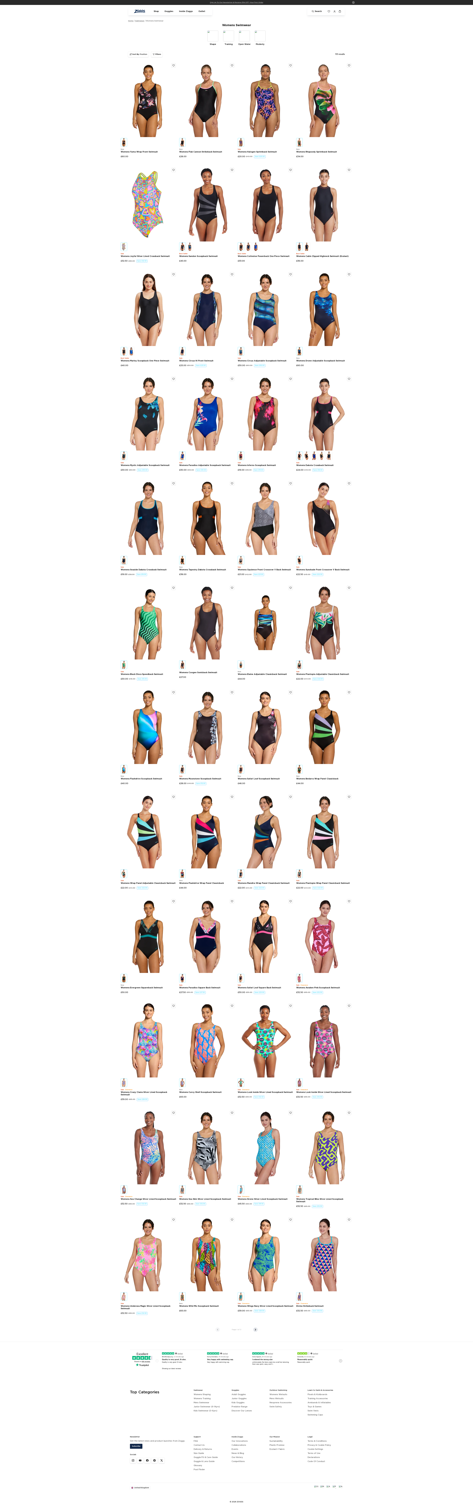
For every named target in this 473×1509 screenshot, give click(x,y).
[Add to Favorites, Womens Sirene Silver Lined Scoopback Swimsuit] (290, 1113)
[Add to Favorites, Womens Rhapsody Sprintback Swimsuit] (349, 65)
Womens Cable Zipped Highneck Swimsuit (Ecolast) (322, 256)
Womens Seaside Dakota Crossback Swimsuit (144, 570)
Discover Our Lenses (242, 1411)
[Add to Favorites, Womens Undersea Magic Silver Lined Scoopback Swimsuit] (173, 1219)
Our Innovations (240, 1441)
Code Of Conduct (316, 1461)
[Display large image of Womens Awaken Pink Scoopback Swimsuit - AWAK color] (299, 978)
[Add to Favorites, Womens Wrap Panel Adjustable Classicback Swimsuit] (173, 797)
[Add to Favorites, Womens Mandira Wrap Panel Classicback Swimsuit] (290, 797)
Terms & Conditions (317, 1441)
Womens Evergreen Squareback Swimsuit (142, 988)
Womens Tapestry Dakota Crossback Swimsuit (202, 570)
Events (235, 1449)
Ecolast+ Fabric (277, 1449)
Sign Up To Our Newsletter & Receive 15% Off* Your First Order (236, 2)
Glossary (198, 1465)
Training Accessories (318, 1399)
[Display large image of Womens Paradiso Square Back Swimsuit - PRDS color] (182, 978)
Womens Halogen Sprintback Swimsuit (257, 152)
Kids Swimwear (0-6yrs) (205, 1411)
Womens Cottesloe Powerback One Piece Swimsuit (263, 256)
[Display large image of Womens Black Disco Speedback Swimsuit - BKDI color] (124, 664)
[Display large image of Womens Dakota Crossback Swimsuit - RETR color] (321, 456)
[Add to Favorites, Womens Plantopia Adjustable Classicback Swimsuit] (349, 588)
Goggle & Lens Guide (204, 1461)
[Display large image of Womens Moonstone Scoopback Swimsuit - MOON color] (182, 769)
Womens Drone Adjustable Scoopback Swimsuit (320, 361)
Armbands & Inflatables (319, 1403)
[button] (353, 2)
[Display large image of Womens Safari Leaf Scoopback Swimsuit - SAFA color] (241, 769)
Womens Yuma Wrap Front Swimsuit (139, 152)
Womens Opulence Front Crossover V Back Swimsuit (264, 570)
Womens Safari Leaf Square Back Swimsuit (259, 988)
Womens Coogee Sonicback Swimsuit (198, 673)
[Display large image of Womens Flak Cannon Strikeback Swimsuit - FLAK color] (182, 142)
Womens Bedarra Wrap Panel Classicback (317, 779)
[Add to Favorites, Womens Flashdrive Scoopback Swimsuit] (173, 692)
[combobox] (138, 54)
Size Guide (199, 1453)
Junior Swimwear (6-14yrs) (207, 1407)
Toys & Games (314, 1407)
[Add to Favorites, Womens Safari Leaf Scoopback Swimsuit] (290, 692)
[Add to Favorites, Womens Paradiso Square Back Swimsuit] (232, 901)
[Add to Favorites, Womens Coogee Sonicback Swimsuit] (232, 588)
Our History (237, 1457)
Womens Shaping (202, 1394)
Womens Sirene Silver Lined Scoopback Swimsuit (262, 1199)
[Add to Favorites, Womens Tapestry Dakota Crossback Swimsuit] (232, 483)
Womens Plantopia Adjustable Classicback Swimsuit (322, 674)
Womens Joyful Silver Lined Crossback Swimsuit (145, 256)
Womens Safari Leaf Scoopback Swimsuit (259, 779)
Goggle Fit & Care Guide (206, 1457)
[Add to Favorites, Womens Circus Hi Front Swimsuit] (232, 274)
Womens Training (202, 1399)
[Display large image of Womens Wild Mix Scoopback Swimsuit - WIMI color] (182, 1296)
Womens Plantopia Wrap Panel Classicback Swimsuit (323, 883)
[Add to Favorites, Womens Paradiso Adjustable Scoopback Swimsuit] (232, 379)
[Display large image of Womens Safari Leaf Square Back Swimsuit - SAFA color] (241, 978)
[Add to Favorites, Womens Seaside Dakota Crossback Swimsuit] (173, 483)
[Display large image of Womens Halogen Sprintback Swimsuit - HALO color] (241, 142)
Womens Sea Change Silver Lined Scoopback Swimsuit (148, 1199)
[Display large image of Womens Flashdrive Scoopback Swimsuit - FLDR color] (124, 769)
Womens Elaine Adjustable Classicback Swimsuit (262, 674)
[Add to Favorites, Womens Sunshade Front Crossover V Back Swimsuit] (349, 483)
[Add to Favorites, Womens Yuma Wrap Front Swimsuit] (173, 65)
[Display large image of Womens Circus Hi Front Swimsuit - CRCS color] (182, 351)
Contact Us (199, 1445)
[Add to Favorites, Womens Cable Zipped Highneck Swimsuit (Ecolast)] (349, 170)
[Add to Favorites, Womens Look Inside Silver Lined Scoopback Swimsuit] (290, 1006)
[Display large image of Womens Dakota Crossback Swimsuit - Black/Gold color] (307, 456)
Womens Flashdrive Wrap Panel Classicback (201, 883)
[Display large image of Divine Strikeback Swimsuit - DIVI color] (299, 1296)
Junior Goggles (239, 1399)
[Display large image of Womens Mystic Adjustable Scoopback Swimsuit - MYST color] (124, 456)
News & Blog (238, 1453)
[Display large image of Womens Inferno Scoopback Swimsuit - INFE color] (241, 456)
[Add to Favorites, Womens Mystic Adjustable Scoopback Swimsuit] (173, 379)
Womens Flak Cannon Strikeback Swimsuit (200, 152)
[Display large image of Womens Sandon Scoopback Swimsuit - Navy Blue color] (190, 246)
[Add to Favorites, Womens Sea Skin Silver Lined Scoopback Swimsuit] (232, 1113)
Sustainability (276, 1441)
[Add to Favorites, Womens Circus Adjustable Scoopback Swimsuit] (290, 274)
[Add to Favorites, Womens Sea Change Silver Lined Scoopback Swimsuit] (173, 1113)
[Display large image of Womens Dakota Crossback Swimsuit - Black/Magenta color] (299, 456)
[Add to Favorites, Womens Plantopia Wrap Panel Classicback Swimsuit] (349, 797)
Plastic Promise (277, 1445)
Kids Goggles (238, 1403)
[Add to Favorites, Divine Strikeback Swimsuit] (349, 1219)
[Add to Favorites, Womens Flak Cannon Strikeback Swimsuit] (232, 65)
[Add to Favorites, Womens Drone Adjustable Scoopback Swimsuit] (349, 274)
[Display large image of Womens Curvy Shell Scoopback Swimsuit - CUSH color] (182, 1082)
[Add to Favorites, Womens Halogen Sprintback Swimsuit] (290, 65)
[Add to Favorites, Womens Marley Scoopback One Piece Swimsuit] (173, 274)
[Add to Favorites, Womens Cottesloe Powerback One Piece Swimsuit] (290, 170)
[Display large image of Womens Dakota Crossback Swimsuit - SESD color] (329, 456)
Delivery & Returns (203, 1449)
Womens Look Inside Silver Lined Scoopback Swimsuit (265, 1092)
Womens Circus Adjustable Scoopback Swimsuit (262, 361)
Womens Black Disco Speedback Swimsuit (142, 674)
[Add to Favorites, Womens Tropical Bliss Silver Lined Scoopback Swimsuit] (349, 1113)
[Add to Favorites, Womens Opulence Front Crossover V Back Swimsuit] (290, 483)
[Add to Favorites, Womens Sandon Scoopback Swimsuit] (232, 170)
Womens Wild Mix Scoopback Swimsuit (199, 1306)
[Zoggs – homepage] (139, 11)
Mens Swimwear (201, 1403)
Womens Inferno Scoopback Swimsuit (257, 465)
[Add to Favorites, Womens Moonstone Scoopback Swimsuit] (232, 692)
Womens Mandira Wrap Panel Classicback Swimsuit (264, 883)
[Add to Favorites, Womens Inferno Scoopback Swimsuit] (290, 379)
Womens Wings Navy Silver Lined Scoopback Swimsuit (265, 1306)
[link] (133, 1460)
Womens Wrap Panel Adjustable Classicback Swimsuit (148, 883)
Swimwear (139, 21)
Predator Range (239, 1407)
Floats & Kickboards (317, 1394)
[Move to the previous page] (217, 1329)
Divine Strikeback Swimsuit (310, 1306)
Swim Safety (276, 1407)
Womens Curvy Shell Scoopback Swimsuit (200, 1092)
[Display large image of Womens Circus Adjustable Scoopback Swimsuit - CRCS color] (241, 351)
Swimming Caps (315, 1415)
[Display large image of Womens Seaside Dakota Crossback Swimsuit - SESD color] (124, 560)
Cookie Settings (315, 1449)
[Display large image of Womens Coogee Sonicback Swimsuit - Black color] (182, 664)
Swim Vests (313, 1411)
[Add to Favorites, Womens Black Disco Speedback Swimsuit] (173, 588)
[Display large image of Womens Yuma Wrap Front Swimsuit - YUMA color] (124, 142)
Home (130, 21)
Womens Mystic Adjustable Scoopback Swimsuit (145, 465)
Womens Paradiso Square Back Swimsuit (199, 988)
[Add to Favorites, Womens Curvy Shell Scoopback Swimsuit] (232, 1006)
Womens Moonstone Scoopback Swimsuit (200, 779)
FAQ (196, 1441)
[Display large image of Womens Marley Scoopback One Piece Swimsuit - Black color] (124, 351)
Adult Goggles (239, 1394)
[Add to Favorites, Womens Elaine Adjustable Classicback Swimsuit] (290, 588)
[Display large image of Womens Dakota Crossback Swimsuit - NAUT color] (314, 456)
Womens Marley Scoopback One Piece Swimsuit (145, 361)
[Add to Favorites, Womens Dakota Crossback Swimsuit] (349, 379)
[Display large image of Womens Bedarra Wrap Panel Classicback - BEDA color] (299, 769)
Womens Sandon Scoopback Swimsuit (198, 256)
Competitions (238, 1461)
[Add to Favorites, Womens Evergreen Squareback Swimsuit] (173, 901)
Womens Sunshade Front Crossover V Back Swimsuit (322, 570)
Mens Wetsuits (277, 1399)
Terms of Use (314, 1453)
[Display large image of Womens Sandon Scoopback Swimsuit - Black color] (182, 246)
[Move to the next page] (255, 1329)
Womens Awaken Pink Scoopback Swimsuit (318, 988)
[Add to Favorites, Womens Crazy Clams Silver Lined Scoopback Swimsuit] (173, 1006)
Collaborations (239, 1445)
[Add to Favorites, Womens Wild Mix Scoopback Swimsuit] (232, 1219)
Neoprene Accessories (281, 1403)
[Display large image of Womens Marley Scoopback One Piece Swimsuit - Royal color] (131, 351)
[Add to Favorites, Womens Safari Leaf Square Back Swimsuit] (290, 901)
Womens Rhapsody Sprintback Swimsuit (316, 152)
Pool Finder (199, 1470)
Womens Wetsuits (278, 1394)
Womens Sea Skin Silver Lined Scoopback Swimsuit (205, 1199)
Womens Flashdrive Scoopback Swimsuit (141, 779)
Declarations (314, 1457)
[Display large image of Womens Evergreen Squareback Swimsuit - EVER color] (124, 978)
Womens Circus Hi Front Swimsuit (196, 361)
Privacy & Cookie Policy (319, 1445)
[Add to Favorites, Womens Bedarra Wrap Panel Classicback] (349, 692)
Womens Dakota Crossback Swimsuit (315, 465)
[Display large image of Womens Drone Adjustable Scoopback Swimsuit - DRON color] (299, 351)
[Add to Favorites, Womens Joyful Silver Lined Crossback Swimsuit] (173, 170)
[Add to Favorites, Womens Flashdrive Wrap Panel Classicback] (232, 797)
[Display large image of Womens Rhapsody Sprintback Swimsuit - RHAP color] (299, 142)
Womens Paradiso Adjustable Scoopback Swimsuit (205, 465)
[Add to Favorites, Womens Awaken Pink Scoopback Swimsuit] (349, 901)
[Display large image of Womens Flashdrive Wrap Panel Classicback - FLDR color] (182, 873)
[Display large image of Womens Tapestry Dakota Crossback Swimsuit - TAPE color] (182, 560)
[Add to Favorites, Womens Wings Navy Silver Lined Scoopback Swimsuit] (290, 1219)
